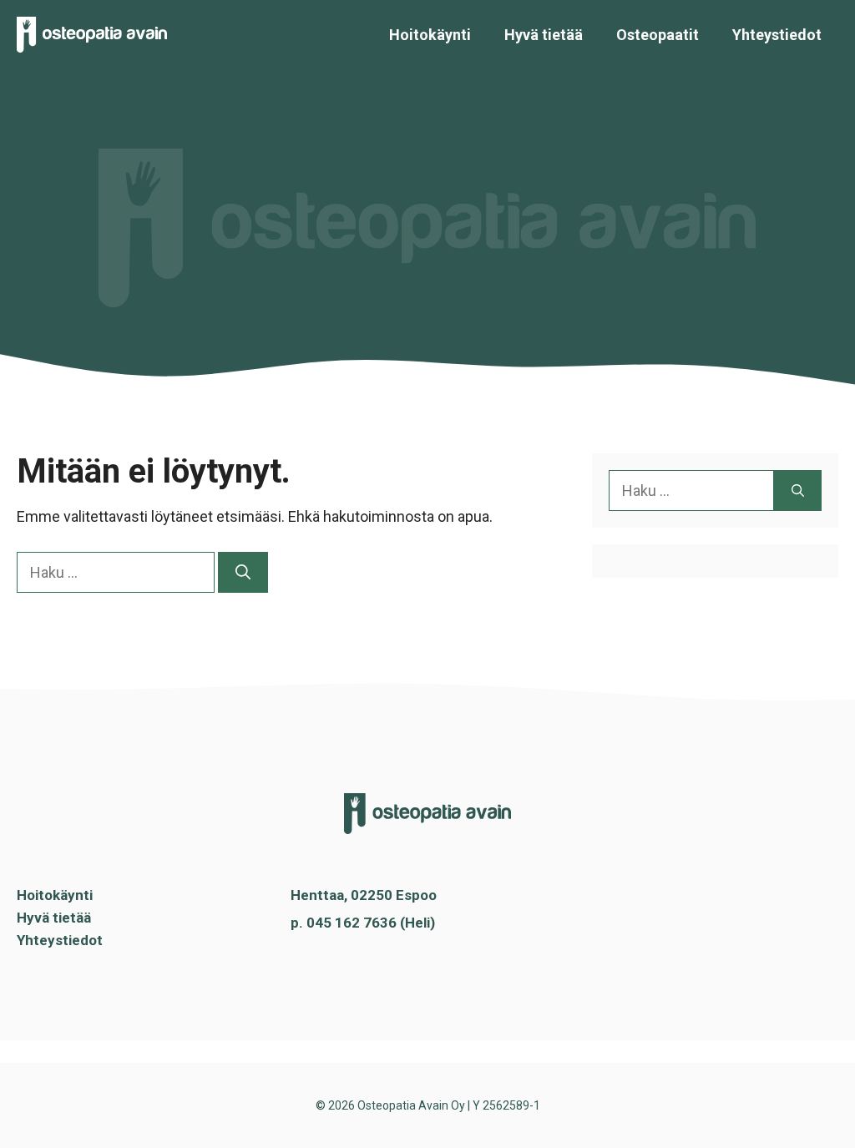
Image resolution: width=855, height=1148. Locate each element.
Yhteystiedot (777, 34)
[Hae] (243, 572)
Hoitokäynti (430, 34)
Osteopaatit (657, 34)
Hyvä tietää (543, 34)
